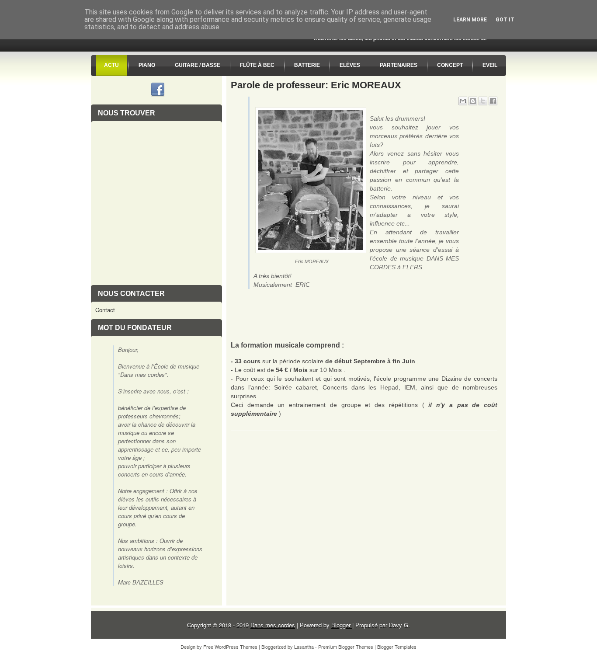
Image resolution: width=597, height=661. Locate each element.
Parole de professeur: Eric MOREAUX (316, 85)
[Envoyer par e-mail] (462, 101)
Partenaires (398, 65)
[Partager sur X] (483, 101)
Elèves (350, 65)
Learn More (470, 20)
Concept (450, 65)
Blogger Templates (397, 646)
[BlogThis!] (473, 101)
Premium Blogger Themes (345, 646)
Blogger (341, 625)
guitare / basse (197, 65)
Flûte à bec (257, 65)
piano (147, 65)
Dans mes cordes (272, 625)
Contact (105, 310)
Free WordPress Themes (230, 646)
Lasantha (304, 646)
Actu (111, 65)
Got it (505, 20)
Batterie (307, 65)
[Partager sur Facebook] (493, 101)
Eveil (489, 65)
